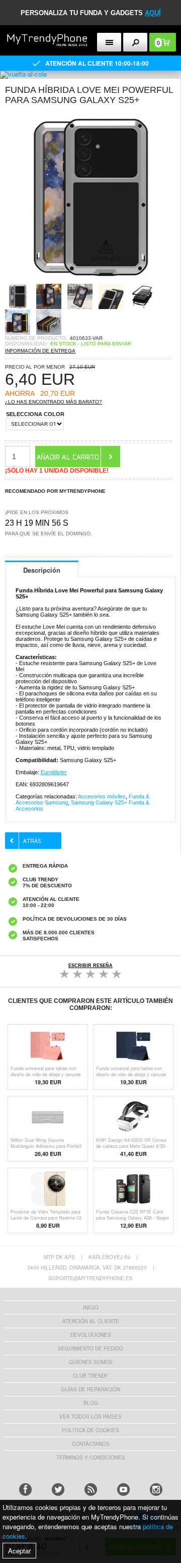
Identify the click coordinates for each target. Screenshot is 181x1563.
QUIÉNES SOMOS (91, 1362)
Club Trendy (90, 1375)
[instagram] (156, 1489)
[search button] (135, 42)
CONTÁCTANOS (91, 1443)
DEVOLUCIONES (90, 1334)
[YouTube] (123, 1489)
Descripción (41, 570)
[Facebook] (25, 1489)
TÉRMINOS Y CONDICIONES (90, 1457)
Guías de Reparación (90, 1389)
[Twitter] (58, 1489)
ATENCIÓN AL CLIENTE (90, 1321)
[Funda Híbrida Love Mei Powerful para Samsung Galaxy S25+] (90, 280)
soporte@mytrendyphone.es (90, 1278)
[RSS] (90, 1489)
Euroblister (54, 772)
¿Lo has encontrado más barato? (53, 402)
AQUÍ (153, 13)
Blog (90, 1402)
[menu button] (109, 42)
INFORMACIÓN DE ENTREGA (40, 351)
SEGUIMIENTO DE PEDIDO (90, 1348)
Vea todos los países (90, 1416)
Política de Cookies (90, 1430)
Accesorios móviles (102, 796)
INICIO (91, 1307)
